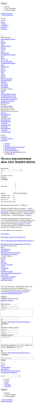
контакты (4, 27)
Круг (2, 51)
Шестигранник (6, 46)
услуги (3, 20)
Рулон (3, 58)
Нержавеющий (6, 114)
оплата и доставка (7, 264)
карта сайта (4, 275)
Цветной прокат (6, 80)
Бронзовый (4, 85)
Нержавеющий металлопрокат (15, 147)
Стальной (4, 116)
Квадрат (3, 42)
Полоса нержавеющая (12, 150)
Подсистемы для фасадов (9, 99)
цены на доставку (19, 223)
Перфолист (4, 126)
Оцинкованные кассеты (8, 97)
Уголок (3, 49)
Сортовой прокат (10, 149)
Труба (3, 44)
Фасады (3, 90)
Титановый (4, 87)
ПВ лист (3, 113)
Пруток (3, 70)
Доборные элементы (7, 101)
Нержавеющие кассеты (8, 96)
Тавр (2, 73)
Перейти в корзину (7, 300)
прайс (3, 22)
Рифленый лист (6, 120)
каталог (3, 258)
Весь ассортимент (6, 61)
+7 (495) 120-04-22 (7, 15)
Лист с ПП (4, 60)
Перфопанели (5, 102)
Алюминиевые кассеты (8, 94)
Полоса (3, 48)
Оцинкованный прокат (8, 54)
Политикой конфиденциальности (19, 322)
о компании (4, 25)
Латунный (4, 84)
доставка (4, 24)
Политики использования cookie (17, 291)
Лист (2, 41)
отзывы (3, 270)
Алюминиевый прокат (8, 63)
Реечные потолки (6, 106)
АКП (2, 92)
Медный (3, 82)
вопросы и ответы (7, 271)
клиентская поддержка (8, 276)
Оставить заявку (6, 256)
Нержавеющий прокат (8, 39)
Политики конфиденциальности (11, 293)
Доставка (8, 384)
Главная (7, 143)
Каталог (7, 145)
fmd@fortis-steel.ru (6, 13)
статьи (3, 266)
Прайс (7, 383)
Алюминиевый (6, 125)
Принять (4, 296)
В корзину (4, 179)
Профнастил (5, 53)
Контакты (8, 386)
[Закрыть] (3, 36)
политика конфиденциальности (11, 273)
